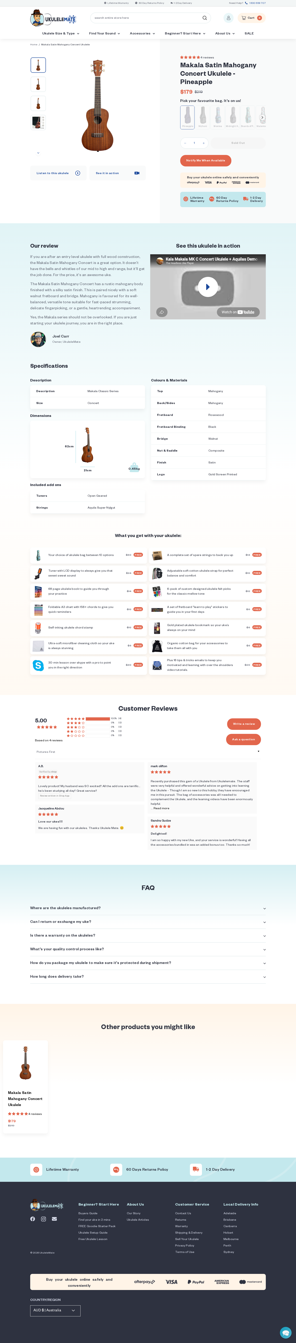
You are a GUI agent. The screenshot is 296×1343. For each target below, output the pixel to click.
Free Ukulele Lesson (93, 1239)
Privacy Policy (184, 1246)
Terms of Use (185, 1252)
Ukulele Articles (138, 1220)
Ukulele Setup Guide (93, 1233)
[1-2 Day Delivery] (196, 1170)
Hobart (228, 1233)
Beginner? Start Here (183, 34)
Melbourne (231, 1239)
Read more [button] (162, 808)
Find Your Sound (102, 34)
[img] (89, 777)
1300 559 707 (257, 3)
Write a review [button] (244, 724)
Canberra (230, 1226)
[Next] (38, 153)
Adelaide (230, 1213)
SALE (249, 34)
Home (33, 45)
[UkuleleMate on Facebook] (32, 1219)
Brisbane (230, 1220)
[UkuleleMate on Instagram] (43, 1219)
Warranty (181, 1226)
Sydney (229, 1252)
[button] (190, 58)
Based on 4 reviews (49, 741)
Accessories (140, 34)
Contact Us (183, 1213)
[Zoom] (97, 105)
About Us (223, 34)
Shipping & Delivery (189, 1233)
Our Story (134, 1213)
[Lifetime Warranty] (36, 1170)
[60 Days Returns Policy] (116, 1170)
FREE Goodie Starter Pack (97, 1226)
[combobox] (151, 18)
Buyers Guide (88, 1213)
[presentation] (262, 117)
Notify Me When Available (205, 161)
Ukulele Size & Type (59, 34)
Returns (180, 1220)
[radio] (187, 117)
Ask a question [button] (243, 740)
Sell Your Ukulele (187, 1239)
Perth (227, 1246)
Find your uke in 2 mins (94, 1220)
